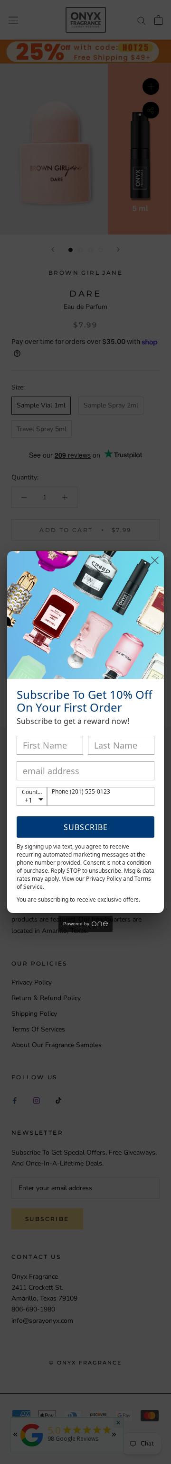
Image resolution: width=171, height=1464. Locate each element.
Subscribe (86, 827)
